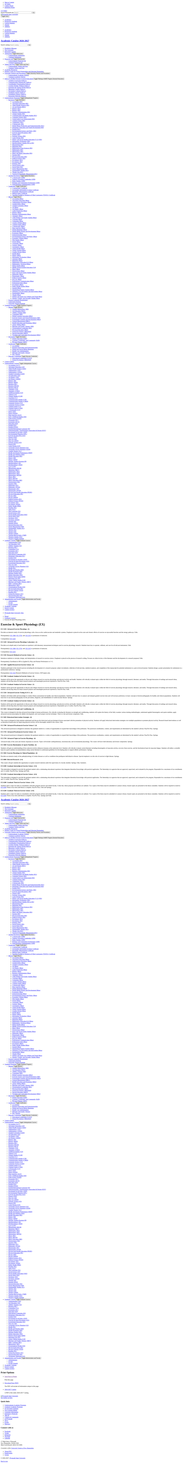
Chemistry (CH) (13, 389)
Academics (8, 20)
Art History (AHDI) (14, 379)
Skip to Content (9, 2)
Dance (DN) (12, 411)
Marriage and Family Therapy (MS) (23, 326)
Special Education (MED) (20, 333)
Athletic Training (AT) (15, 546)
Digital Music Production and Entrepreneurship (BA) (28, 126)
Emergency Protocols (11, 1414)
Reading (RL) (12, 508)
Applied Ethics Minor (18, 204)
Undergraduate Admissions (16, 55)
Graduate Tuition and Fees (16, 68)
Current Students (10, 23)
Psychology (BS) (17, 162)
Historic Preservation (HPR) (16, 577)
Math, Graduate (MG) (15, 583)
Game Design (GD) (14, 446)
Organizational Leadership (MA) (22, 328)
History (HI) (12, 458)
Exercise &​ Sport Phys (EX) (16, 435)
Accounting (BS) (17, 102)
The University (9, 50)
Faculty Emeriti (13, 604)
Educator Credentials (14, 356)
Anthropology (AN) (14, 370)
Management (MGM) (14, 468)
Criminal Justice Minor (19, 224)
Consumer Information (11, 1412)
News (6, 1420)
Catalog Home (9, 6)
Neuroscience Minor (18, 271)
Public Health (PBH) (14, 506)
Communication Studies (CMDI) (18, 401)
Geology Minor (17, 245)
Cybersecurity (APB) (18, 177)
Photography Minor (18, 276)
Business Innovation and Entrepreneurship (25, 347)
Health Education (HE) (15, 456)
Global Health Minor (18, 248)
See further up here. (7, 1398)
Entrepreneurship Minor (19, 235)
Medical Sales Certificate (19, 193)
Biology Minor (16, 212)
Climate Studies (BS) (18, 114)
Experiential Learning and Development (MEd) (26, 319)
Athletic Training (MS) (19, 312)
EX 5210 (12, 652)
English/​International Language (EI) (19, 429)
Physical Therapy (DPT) (19, 342)
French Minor (16, 242)
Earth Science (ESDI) (14, 418)
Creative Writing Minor (19, 223)
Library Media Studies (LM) (16, 580)
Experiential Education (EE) (16, 563)
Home (6, 616)
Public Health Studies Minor (20, 286)
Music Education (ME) (15, 480)
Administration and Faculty (13, 599)
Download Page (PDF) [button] (11, 1383)
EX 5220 (12, 639)
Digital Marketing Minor (19, 229)
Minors (10, 197)
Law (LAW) (12, 466)
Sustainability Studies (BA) (20, 170)
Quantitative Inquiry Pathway (17, 94)
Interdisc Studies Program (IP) (17, 461)
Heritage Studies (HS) (15, 573)
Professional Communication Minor (23, 281)
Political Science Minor (19, 278)
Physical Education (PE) (15, 494)
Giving (7, 1455)
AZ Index (7, 4)
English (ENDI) (13, 427)
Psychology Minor (17, 284)
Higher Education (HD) (15, 575)
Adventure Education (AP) (16, 367)
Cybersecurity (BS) (18, 124)
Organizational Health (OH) (16, 587)
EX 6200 (3, 787)
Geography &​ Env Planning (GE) (18, 448)
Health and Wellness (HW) (16, 454)
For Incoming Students (11, 1408)
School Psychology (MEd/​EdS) (21, 331)
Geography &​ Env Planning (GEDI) (19, 449)
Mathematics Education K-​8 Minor (22, 262)
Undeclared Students (14, 302)
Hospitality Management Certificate (23, 191)
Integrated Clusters (10, 52)
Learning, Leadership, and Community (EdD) (26, 340)
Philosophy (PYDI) (14, 487)
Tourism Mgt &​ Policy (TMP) (17, 535)
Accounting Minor (17, 199)
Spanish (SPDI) (13, 523)
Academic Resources (11, 70)
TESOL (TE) (12, 530)
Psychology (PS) (13, 502)
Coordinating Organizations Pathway (19, 84)
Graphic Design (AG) (15, 451)
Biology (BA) (16, 108)
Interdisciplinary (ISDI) (15, 465)
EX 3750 (19, 635)
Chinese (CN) (12, 394)
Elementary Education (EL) (16, 556)
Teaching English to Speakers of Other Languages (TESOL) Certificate (33, 195)
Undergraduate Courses (12, 363)
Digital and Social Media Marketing (23, 349)
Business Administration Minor (21, 214)
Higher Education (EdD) (19, 339)
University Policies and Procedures (15, 73)
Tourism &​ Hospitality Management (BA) (24, 174)
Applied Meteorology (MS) (20, 309)
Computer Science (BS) (19, 117)
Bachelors (11, 100)
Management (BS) (17, 145)
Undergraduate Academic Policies (18, 75)
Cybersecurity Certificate (19, 188)
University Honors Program (16, 303)
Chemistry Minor (17, 216)
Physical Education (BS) (19, 157)
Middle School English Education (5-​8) (24, 267)
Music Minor (16, 269)
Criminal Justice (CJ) (14, 406)
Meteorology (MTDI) (14, 475)
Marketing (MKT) (13, 470)
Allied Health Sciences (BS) (20, 105)
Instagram (7, 1435)
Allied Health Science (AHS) (17, 369)
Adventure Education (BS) (20, 103)
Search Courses (9, 608)
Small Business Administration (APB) (23, 184)
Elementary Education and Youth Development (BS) (28, 127)
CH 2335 (28, 635)
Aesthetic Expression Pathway (17, 80)
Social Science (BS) (18, 165)
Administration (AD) (14, 542)
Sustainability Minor (18, 293)
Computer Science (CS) (15, 403)
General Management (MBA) (21, 321)
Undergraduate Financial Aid (17, 61)
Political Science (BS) (18, 158)
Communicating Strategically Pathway (19, 82)
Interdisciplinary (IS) (14, 463)
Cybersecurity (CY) (14, 410)
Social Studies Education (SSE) (17, 514)
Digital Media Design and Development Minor (26, 231)
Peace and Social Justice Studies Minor (24, 272)
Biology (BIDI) (13, 382)
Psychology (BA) (17, 160)
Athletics (7, 26)
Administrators (12, 601)
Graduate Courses (10, 540)
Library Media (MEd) (18, 324)
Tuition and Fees (10, 64)
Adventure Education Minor (20, 200)
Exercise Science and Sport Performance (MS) (26, 318)
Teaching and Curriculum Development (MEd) (26, 335)
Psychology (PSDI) (14, 504)
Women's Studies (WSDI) (16, 538)
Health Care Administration (20, 351)
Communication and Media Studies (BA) (24, 115)
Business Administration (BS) (21, 112)
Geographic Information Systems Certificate (25, 190)
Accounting (15, 346)
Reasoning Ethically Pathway (17, 96)
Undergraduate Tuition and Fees (18, 66)
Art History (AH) (13, 377)
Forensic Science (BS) (19, 136)
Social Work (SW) (13, 516)
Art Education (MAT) (18, 311)
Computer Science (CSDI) (16, 405)
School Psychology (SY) (15, 594)
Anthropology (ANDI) (15, 372)
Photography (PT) (13, 489)
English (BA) (16, 129)
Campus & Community (12, 1417)
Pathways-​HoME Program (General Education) (19, 79)
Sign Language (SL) (14, 511)
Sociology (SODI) (13, 520)
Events (7, 1422)
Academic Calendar (10, 606)
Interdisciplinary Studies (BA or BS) (23, 143)
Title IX (7, 1415)
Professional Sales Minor (19, 283)
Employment (8, 1453)
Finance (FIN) (12, 437)
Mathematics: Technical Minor (21, 264)
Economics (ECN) (14, 422)
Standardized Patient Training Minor (23, 290)
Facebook (7, 1431)
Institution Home (10, 7)
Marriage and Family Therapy (21, 353)
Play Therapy (16, 354)
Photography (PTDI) (14, 490)
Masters (10, 307)
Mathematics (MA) (14, 472)
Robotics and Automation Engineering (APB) (26, 183)
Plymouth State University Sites (14, 613)
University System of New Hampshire (22, 1448)
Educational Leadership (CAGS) (22, 358)
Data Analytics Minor (18, 228)
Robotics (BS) (16, 163)
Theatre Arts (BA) (17, 172)
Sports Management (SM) (16, 526)
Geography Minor (17, 243)
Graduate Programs (10, 305)
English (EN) (12, 425)
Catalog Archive (9, 609)
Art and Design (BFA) (19, 107)
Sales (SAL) (12, 509)
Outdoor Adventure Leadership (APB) (23, 179)
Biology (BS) (16, 110)
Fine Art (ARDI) (13, 441)
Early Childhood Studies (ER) (17, 417)
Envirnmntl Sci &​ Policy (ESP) (17, 432)
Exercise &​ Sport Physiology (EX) (18, 561)
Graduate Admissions (14, 57)
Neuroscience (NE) (14, 482)
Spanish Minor (16, 288)
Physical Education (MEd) (20, 330)
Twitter (7, 1433)
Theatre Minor (16, 295)
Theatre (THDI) (13, 533)
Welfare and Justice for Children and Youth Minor (27, 296)
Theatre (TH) (12, 532)
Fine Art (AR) (12, 439)
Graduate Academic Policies (16, 77)
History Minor (16, 255)
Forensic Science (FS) (15, 442)
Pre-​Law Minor (17, 279)
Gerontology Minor (18, 247)
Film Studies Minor (18, 240)
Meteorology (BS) (17, 151)
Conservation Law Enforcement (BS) (23, 119)
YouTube (7, 1436)
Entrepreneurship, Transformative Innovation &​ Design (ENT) (27, 430)
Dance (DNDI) (13, 413)
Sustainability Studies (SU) (16, 528)
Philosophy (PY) (13, 485)
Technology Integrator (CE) (16, 597)
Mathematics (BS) (17, 150)
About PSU (8, 1451)
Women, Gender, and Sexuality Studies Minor (26, 298)
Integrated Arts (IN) (14, 578)
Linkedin (7, 1438)
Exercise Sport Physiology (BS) (21, 133)
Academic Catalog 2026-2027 (15, 40)
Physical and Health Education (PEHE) (20, 492)
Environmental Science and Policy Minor (24, 236)
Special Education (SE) (15, 525)
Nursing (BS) (16, 155)
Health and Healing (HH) (16, 570)
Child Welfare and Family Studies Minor (24, 217)
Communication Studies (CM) (17, 399)
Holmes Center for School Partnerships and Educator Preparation (24, 71)
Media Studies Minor (18, 266)
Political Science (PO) (15, 499)
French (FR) (12, 444)
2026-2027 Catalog (10, 1389)
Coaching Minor (17, 219)
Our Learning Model (11, 1410)
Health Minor (16, 254)
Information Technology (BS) (21, 141)
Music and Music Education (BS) (22, 153)
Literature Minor (17, 259)
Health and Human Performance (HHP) (20, 453)
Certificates (11, 186)
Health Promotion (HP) (15, 571)
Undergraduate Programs (12, 98)
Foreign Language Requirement (18, 300)
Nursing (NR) (12, 484)
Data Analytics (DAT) (15, 415)
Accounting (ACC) (14, 365)
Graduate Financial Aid (15, 62)
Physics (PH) (12, 496)
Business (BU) (12, 384)
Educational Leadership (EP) (17, 554)
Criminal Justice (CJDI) (15, 408)
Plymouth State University (17, 1458)
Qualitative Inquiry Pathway (16, 92)
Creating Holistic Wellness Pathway (19, 86)
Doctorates (11, 337)
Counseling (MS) (17, 314)
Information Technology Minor (21, 257)
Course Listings (9, 361)
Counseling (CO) (13, 549)
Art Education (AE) (14, 375)
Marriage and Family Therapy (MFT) (19, 582)
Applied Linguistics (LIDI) (16, 374)
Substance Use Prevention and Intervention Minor (27, 291)
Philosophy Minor (17, 274)
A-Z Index (4, 11)
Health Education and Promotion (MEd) (24, 323)
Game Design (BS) (18, 138)
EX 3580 (13, 635)
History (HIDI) (12, 460)
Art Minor (15, 207)
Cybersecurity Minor (18, 226)
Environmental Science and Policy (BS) (24, 131)
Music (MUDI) (13, 478)
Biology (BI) (12, 381)
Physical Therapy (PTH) (15, 590)
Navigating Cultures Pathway (17, 91)
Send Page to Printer (11, 1376)
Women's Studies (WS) (15, 537)
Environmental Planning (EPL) (17, 434)
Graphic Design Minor (19, 252)
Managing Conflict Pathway (16, 89)
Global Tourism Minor (19, 250)
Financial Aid (9, 59)
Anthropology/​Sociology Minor (21, 202)
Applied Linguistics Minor (20, 205)
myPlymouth (8, 1419)
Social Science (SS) (14, 513)
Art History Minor (17, 209)
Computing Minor (17, 221)
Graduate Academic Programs (14, 1407)
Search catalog (5, 45)
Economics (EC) (13, 420)
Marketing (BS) (17, 146)
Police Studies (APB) (18, 181)
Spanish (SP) (12, 521)
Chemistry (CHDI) (14, 391)
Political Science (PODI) (15, 501)
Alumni (7, 25)
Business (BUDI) (13, 386)
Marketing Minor (17, 260)
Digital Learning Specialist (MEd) (22, 316)
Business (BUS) (13, 387)
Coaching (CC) (13, 398)
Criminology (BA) (17, 122)
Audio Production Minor (19, 211)
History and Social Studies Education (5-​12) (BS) (27, 139)
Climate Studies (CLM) (15, 396)
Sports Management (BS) (19, 169)
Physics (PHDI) (13, 497)
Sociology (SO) (13, 518)
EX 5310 (13, 673)
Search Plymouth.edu (7, 12)
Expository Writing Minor (20, 238)
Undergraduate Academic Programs (15, 1405)
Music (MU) (12, 477)
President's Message (11, 48)
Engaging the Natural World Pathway (19, 87)
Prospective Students (11, 21)
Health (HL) (12, 568)
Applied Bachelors (14, 176)
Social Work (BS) (17, 167)
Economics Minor (17, 233)
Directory (7, 1424)
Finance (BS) (16, 134)
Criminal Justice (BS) (18, 120)
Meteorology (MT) (14, 473)
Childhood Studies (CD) (15, 393)
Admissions (8, 53)
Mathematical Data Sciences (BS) (22, 148)
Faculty (10, 603)
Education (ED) (13, 423)
